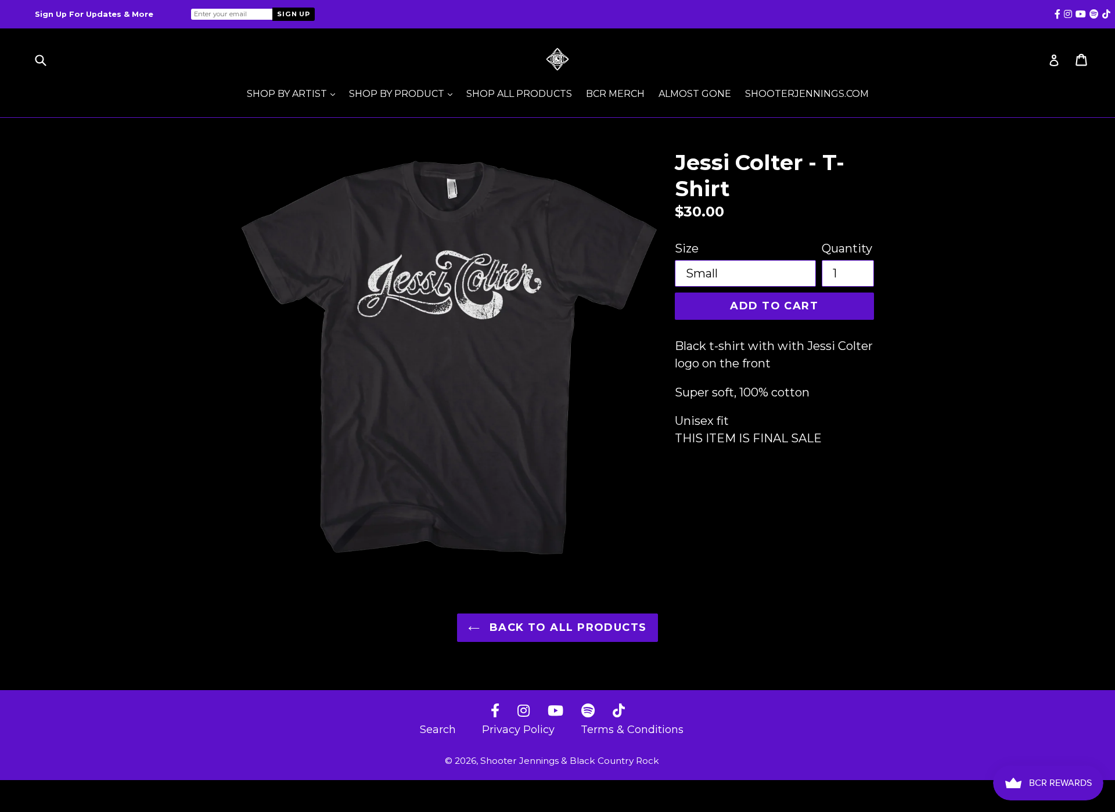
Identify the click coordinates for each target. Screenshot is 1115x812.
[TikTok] (619, 711)
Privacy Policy (518, 729)
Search (438, 729)
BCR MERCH (615, 93)
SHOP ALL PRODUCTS (519, 93)
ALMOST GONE (695, 93)
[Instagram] (523, 711)
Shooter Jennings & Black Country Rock (569, 760)
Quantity (847, 248)
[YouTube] (555, 711)
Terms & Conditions (632, 729)
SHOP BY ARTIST (294, 93)
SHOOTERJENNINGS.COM (807, 93)
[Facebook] (495, 711)
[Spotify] (588, 711)
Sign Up (293, 14)
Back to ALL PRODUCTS (565, 627)
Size (687, 248)
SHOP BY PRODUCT (403, 93)
